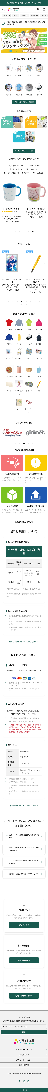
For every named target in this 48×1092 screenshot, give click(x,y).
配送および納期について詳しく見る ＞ (24, 643)
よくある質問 (34, 15)
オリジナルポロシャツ (11, 173)
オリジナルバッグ (15, 169)
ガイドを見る (24, 927)
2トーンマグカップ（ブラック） (12, 209)
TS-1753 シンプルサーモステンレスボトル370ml (36, 281)
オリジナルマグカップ (16, 166)
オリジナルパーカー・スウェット (33, 173)
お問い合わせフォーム (24, 997)
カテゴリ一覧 (6, 15)
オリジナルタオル (33, 166)
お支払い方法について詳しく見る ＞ (24, 807)
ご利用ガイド (24, 15)
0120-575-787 (16, 3)
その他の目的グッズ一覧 (24, 151)
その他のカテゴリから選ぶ (24, 102)
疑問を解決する (24, 962)
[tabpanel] (24, 40)
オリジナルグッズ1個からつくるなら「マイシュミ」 (13, 9)
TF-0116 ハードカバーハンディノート (12, 281)
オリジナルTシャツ (32, 169)
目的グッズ (15, 15)
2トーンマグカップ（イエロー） (36, 209)
